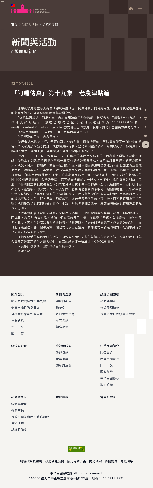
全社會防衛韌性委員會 (27, 314)
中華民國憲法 (109, 359)
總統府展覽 (64, 365)
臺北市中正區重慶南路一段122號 (64, 478)
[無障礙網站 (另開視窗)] (76, 449)
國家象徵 (106, 371)
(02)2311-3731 (113, 478)
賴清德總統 (108, 301)
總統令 (60, 307)
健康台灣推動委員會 (25, 307)
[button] (145, 144)
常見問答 (127, 461)
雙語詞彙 (111, 461)
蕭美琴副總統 (109, 307)
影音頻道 (62, 320)
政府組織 (106, 384)
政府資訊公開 (54, 461)
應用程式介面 (76, 461)
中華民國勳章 (109, 378)
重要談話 (17, 320)
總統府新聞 (64, 301)
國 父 (106, 365)
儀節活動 (17, 423)
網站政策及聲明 (31, 461)
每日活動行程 (65, 314)
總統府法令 (19, 429)
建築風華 (62, 359)
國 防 (17, 333)
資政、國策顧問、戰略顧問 (30, 416)
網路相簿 (62, 326)
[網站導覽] (131, 8)
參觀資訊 (62, 352)
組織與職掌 (19, 404)
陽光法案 (95, 461)
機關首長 (17, 410)
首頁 (14, 24)
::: (2, 2)
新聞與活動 (30, 24)
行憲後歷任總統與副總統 (117, 314)
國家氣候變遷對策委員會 (28, 301)
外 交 (17, 326)
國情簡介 (106, 352)
